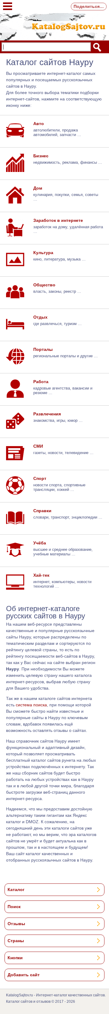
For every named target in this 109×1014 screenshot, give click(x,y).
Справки (42, 510)
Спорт (39, 478)
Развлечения (47, 413)
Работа (40, 381)
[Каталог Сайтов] (54, 26)
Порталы (43, 349)
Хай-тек (41, 575)
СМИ (38, 446)
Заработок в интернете (58, 220)
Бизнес (40, 155)
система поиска (31, 704)
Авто (38, 123)
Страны (16, 940)
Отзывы (16, 923)
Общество (44, 284)
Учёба (39, 542)
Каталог (16, 889)
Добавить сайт (24, 974)
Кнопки (15, 957)
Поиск (14, 906)
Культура (43, 252)
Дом (37, 188)
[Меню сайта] (7, 3)
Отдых (40, 317)
